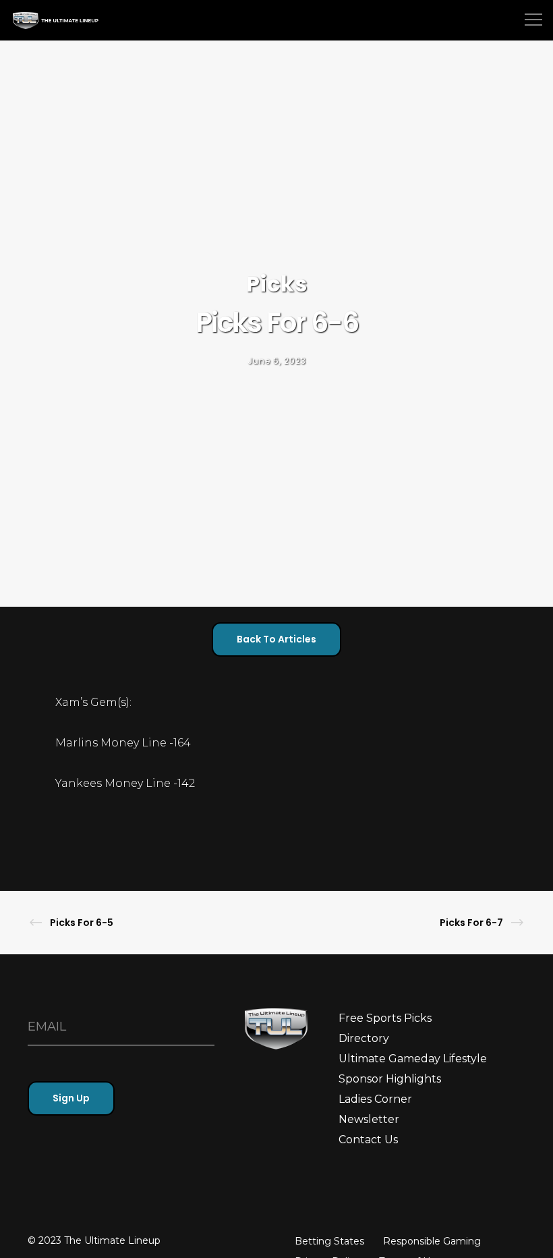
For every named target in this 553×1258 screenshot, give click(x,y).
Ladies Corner (375, 1099)
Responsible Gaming (432, 1241)
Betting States (329, 1241)
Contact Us (368, 1139)
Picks (277, 284)
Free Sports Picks (385, 1018)
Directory (364, 1038)
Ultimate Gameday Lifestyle (413, 1058)
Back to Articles (276, 639)
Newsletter (369, 1119)
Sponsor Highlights (390, 1078)
